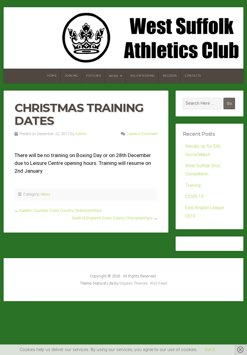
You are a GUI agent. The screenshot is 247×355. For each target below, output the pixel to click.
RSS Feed (158, 283)
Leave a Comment (142, 133)
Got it (210, 349)
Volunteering (142, 75)
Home (52, 75)
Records (170, 75)
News (113, 76)
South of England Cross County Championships (112, 218)
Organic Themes (133, 283)
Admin (80, 133)
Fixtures (93, 75)
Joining (71, 75)
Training (193, 185)
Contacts (193, 75)
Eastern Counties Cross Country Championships (60, 210)
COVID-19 (194, 196)
